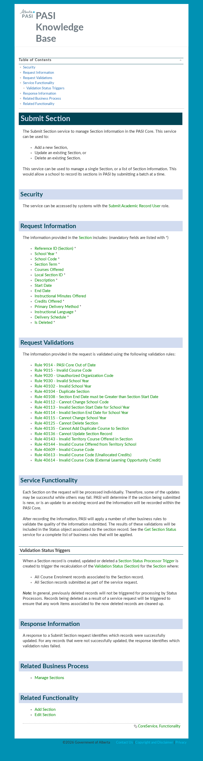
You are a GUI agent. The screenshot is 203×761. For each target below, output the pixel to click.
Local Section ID (49, 275)
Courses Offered (49, 270)
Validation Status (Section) (116, 566)
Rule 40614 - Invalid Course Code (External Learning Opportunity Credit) (98, 460)
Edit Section (45, 715)
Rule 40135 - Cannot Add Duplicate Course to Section (82, 429)
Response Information (39, 93)
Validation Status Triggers (45, 88)
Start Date (43, 286)
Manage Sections (49, 678)
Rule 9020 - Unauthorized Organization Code (74, 376)
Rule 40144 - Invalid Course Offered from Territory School (85, 444)
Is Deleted (43, 323)
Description (45, 280)
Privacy (181, 742)
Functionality (169, 726)
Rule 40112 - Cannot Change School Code (72, 402)
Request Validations (37, 78)
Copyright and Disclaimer (154, 742)
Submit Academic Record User (134, 206)
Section (85, 238)
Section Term (46, 264)
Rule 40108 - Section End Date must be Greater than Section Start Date (96, 397)
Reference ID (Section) (54, 249)
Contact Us (124, 742)
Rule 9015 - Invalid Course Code (63, 370)
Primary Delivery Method (57, 307)
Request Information (38, 73)
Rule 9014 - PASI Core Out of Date (65, 365)
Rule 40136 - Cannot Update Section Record (73, 434)
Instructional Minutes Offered (60, 296)
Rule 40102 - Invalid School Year (63, 386)
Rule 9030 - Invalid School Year (62, 381)
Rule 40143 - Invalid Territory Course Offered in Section (83, 439)
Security (29, 67)
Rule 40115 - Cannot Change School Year (70, 418)
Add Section (45, 710)
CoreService (147, 726)
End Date (42, 291)
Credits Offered (48, 301)
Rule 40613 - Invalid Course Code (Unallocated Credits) (83, 455)
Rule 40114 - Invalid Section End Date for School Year (81, 413)
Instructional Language (54, 312)
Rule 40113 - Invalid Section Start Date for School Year (82, 407)
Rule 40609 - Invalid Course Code (64, 450)
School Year (44, 254)
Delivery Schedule (50, 317)
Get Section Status (160, 530)
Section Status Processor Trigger (146, 561)
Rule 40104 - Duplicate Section (62, 392)
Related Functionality (38, 104)
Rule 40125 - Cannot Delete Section (66, 423)
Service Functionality (38, 83)
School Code (46, 259)
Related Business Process (42, 98)
